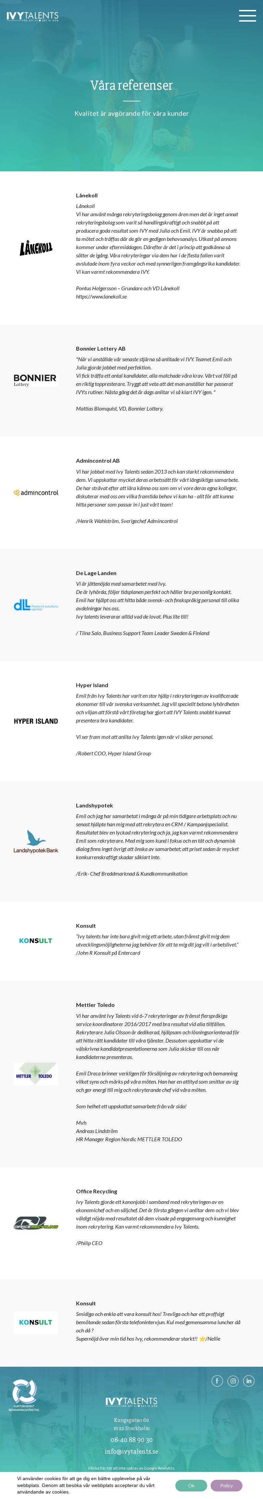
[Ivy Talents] (32, 20)
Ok (191, 1485)
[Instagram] (233, 1386)
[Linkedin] (248, 1386)
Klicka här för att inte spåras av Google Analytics (131, 1468)
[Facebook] (218, 1386)
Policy (226, 1485)
